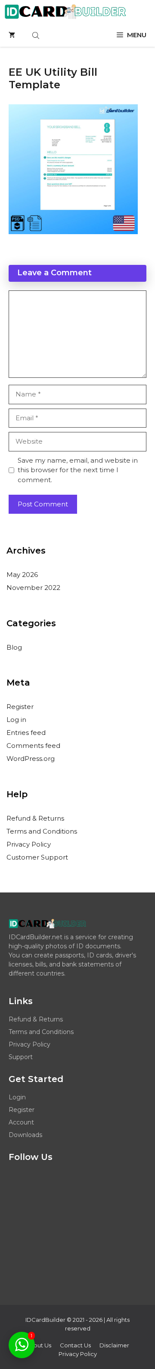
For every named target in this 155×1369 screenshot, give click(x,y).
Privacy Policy (28, 844)
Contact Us (75, 1345)
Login (17, 1097)
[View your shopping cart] (12, 35)
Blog (14, 647)
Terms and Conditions (41, 831)
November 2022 (33, 587)
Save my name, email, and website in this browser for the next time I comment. (78, 470)
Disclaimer (114, 1345)
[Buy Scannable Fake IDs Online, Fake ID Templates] (65, 11)
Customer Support (37, 857)
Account (21, 1122)
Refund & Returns (35, 818)
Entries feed (26, 732)
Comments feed (33, 745)
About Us (38, 1345)
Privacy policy (78, 1353)
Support (21, 1057)
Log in (16, 719)
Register (20, 706)
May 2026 (22, 574)
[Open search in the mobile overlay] (36, 35)
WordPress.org (30, 758)
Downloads (25, 1135)
